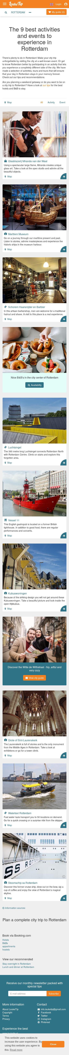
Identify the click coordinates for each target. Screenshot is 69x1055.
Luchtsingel (14, 447)
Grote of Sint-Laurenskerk (22, 740)
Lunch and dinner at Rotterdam (18, 967)
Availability (36, 385)
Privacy (6, 1018)
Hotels (5, 939)
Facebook (46, 1012)
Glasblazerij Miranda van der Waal (27, 161)
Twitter (44, 1015)
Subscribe (54, 993)
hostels (6, 949)
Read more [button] (16, 1050)
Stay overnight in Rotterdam (16, 963)
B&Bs (5, 943)
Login (58, 4)
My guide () (58, 12)
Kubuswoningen (17, 593)
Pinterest (45, 1022)
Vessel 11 (13, 520)
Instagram (46, 1018)
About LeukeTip (10, 1009)
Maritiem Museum (18, 234)
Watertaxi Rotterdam (19, 813)
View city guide (36, 677)
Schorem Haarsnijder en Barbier (26, 307)
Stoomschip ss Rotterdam (22, 882)
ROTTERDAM (18, 12)
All (41, 102)
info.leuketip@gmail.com (53, 1009)
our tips (46, 85)
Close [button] (53, 1044)
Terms (5, 1015)
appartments (8, 946)
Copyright (7, 1012)
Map (9, 102)
